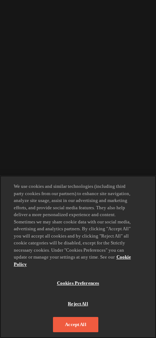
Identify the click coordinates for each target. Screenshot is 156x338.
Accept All (75, 324)
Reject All (78, 303)
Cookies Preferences (78, 283)
